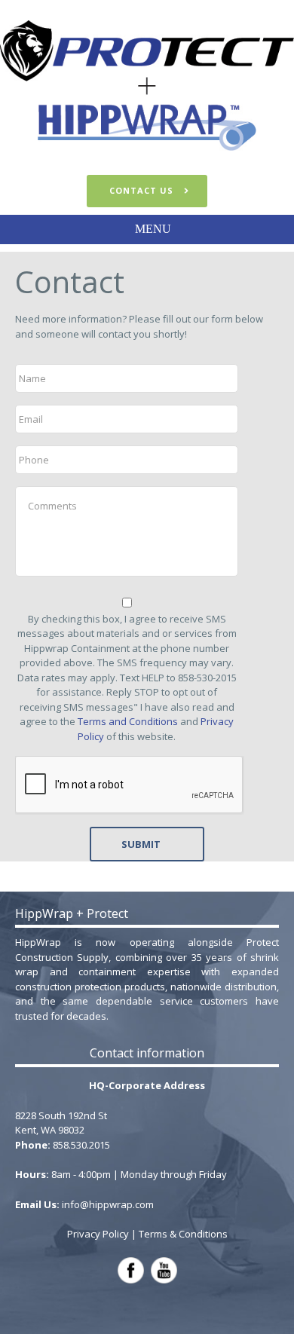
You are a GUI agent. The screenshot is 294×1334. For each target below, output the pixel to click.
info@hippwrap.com (108, 1204)
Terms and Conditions (128, 721)
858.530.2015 (81, 1145)
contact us (141, 190)
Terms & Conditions (183, 1234)
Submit (141, 844)
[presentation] (129, 785)
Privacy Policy (98, 1234)
